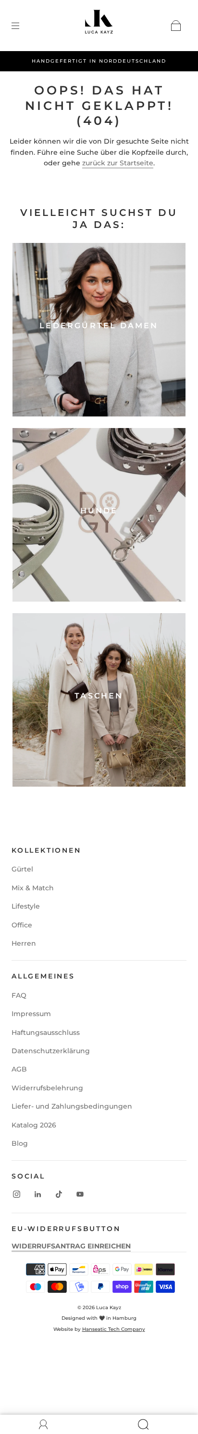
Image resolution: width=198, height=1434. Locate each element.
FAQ (19, 995)
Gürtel (22, 869)
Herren (24, 943)
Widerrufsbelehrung (47, 1088)
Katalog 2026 (34, 1125)
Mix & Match (33, 888)
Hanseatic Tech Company (113, 1329)
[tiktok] (58, 1194)
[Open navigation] (22, 25)
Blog (20, 1143)
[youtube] (79, 1194)
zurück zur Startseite (117, 163)
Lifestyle (26, 906)
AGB (19, 1069)
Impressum (31, 1013)
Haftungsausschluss (46, 1032)
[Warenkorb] (175, 25)
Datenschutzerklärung (51, 1050)
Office (22, 925)
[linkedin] (37, 1194)
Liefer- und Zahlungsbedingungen (72, 1106)
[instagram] (16, 1194)
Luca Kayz (108, 1307)
